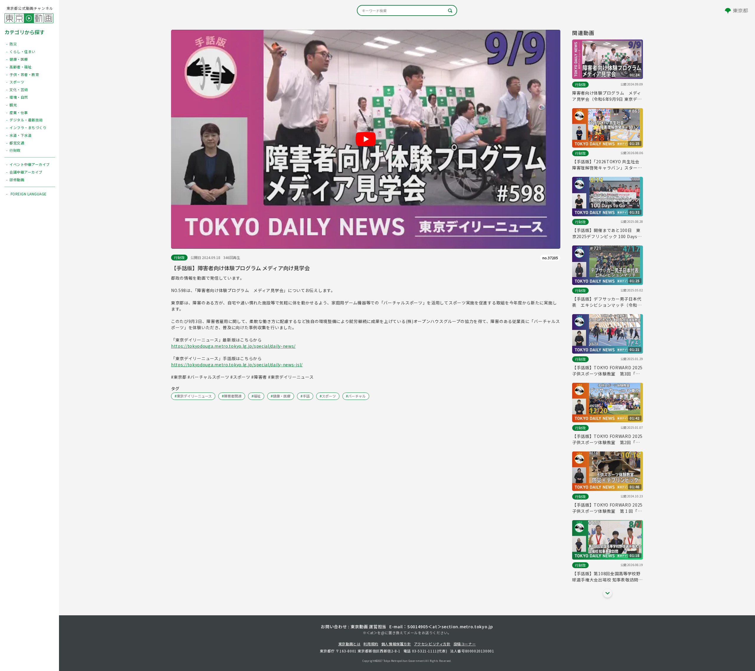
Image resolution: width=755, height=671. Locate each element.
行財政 (179, 257)
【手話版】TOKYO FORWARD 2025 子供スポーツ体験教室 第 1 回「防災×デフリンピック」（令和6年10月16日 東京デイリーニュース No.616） (607, 508)
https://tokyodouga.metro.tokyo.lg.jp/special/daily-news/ (233, 346)
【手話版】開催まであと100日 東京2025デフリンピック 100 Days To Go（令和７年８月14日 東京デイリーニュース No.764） (606, 233)
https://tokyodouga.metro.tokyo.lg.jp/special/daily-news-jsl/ (237, 364)
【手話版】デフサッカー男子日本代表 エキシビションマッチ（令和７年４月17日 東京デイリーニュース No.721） (606, 302)
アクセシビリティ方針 (432, 643)
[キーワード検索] (407, 10)
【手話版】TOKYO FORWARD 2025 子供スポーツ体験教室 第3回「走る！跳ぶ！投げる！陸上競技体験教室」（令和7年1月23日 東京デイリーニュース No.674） (607, 371)
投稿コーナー (465, 643)
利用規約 (370, 643)
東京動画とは (349, 643)
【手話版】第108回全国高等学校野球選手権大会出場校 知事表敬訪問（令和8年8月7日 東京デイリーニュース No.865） (607, 577)
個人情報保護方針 (396, 643)
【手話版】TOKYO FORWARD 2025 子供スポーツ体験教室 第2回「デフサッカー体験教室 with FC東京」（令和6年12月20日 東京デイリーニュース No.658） (607, 439)
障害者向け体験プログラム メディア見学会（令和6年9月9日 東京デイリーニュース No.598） (607, 96)
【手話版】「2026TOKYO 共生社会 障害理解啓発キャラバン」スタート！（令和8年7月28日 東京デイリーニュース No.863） (606, 165)
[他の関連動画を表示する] (607, 593)
